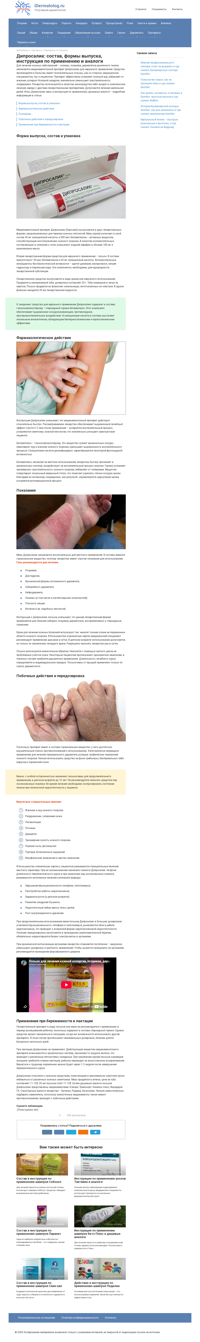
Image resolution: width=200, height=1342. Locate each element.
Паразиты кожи (26, 42)
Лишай (21, 32)
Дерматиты (136, 32)
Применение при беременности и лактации (43, 124)
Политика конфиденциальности (80, 1317)
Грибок (109, 32)
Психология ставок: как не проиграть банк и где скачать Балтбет (158, 83)
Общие (34, 32)
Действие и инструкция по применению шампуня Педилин (97, 1284)
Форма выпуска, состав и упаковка (39, 103)
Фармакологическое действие (36, 108)
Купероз (97, 23)
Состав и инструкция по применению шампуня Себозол (38, 1180)
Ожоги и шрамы (147, 23)
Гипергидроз (49, 23)
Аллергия (47, 32)
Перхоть (66, 23)
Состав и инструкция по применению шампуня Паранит (38, 1232)
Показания (24, 113)
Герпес (121, 32)
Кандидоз (81, 23)
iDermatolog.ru (49, 5)
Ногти (34, 23)
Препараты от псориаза (56, 50)
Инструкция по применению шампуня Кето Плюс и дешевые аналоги (97, 1234)
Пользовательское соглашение (36, 1317)
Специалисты (159, 9)
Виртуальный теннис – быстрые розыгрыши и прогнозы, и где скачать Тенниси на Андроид (159, 123)
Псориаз (22, 23)
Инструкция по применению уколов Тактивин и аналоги (100, 1180)
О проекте (140, 9)
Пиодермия (64, 32)
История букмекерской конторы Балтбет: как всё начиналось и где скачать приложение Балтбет (161, 110)
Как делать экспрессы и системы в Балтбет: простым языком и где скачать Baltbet (161, 96)
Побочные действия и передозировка (40, 119)
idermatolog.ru (23, 50)
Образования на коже (87, 32)
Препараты (154, 32)
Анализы (166, 23)
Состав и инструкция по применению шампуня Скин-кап (39, 1284)
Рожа (130, 23)
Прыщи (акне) (114, 23)
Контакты (177, 9)
